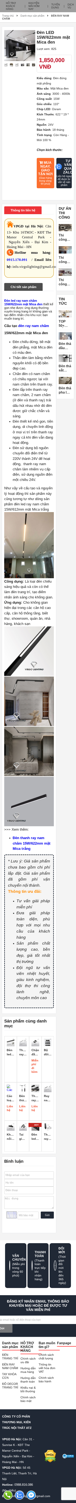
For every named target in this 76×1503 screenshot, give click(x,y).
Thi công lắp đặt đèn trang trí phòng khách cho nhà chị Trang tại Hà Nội (65, 260)
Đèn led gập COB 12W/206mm (35, 1137)
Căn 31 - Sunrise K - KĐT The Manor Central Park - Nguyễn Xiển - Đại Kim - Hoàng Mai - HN (18, 1451)
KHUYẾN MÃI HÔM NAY (33, 6)
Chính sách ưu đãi (28, 1360)
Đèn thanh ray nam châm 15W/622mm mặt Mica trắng (31, 843)
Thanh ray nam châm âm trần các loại (48, 1137)
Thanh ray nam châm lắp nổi (35, 1098)
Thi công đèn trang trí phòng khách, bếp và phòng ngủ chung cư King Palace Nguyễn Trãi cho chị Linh (65, 238)
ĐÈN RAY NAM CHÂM (10, 1366)
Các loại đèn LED (10, 1098)
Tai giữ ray (21, 1137)
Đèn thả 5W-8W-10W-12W (22, 1098)
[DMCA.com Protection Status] (50, 1456)
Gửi (47, 1215)
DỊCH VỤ (71, 6)
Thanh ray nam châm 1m (23, 1052)
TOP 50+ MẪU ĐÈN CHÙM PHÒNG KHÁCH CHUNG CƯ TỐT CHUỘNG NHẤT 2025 (65, 324)
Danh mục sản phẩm (32, 15)
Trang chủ (8, 15)
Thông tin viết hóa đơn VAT (47, 1368)
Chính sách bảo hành (46, 1379)
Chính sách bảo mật (28, 1399)
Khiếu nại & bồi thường (28, 1389)
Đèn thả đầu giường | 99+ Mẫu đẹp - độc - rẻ (65, 346)
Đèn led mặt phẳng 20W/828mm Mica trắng (11, 1052)
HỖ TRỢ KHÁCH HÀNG (11, 6)
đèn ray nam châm (33, 326)
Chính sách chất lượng (46, 1356)
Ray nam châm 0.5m (48, 1098)
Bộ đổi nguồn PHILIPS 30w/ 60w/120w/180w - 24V (48, 1052)
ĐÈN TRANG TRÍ (10, 1356)
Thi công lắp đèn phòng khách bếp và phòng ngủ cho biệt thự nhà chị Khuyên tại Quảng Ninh (65, 282)
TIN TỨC (63, 301)
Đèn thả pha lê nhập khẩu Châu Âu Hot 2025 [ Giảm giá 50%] (65, 390)
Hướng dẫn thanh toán (28, 1379)
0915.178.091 (17, 260)
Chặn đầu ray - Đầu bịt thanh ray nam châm (35, 1052)
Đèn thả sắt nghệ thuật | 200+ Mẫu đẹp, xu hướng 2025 (65, 368)
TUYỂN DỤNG (55, 6)
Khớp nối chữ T (11, 1137)
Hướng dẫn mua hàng (28, 1370)
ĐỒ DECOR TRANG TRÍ (10, 1385)
